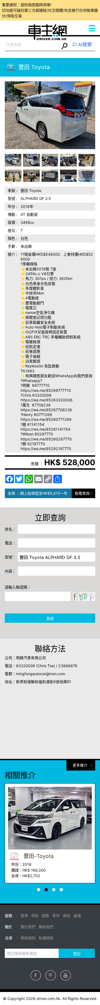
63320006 (25, 665)
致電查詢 (82, 493)
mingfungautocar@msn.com (40, 673)
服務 (45, 915)
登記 (77, 953)
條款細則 (28, 938)
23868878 (67, 665)
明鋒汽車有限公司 (31, 657)
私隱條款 (46, 938)
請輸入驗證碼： (18, 587)
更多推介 (80, 765)
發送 (50, 618)
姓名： (10, 529)
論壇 (77, 915)
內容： (10, 571)
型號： (10, 557)
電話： (10, 543)
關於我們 (28, 926)
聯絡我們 (46, 926)
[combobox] (32, 44)
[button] (13, 160)
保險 (35, 915)
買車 (24, 915)
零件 (56, 915)
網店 (66, 915)
